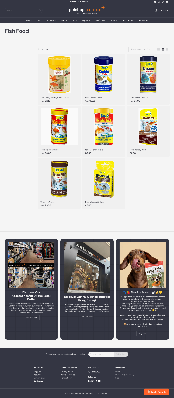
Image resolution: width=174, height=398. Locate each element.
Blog (117, 378)
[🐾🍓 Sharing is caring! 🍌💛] (143, 265)
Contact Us (143, 20)
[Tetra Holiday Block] (148, 131)
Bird (63, 20)
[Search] (40, 10)
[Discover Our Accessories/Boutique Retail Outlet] (31, 265)
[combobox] (24, 10)
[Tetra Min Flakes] (59, 183)
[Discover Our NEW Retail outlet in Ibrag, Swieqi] (87, 267)
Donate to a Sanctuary (124, 375)
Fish (73, 20)
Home (117, 372)
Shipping (37, 372)
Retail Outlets (127, 20)
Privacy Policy (67, 372)
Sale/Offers (100, 20)
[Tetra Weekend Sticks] (104, 183)
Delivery (113, 20)
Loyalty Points (39, 378)
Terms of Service (68, 375)
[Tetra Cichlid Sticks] (104, 79)
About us (37, 375)
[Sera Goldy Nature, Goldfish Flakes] (59, 79)
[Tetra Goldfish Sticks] (104, 131)
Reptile (85, 20)
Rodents (50, 20)
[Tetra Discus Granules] (148, 79)
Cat (38, 20)
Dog (28, 20)
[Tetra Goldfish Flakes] (59, 131)
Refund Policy (66, 378)
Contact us (38, 381)
